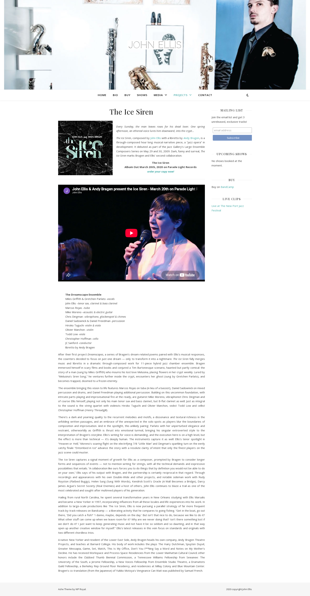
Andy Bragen (191, 138)
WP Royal (81, 589)
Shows (142, 95)
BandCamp (227, 187)
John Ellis (155, 138)
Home (102, 95)
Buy (127, 95)
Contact (205, 95)
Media (158, 95)
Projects (180, 95)
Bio (115, 95)
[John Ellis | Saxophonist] (155, 44)
